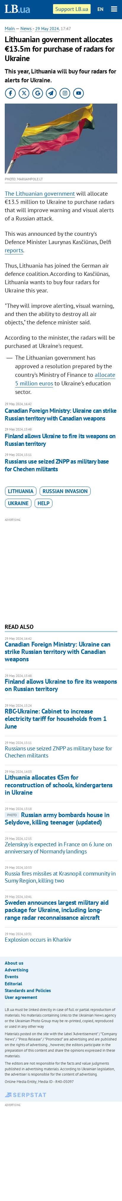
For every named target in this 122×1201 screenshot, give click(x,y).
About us (14, 963)
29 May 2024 (47, 28)
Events (11, 976)
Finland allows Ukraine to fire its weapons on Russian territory (60, 440)
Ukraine (18, 503)
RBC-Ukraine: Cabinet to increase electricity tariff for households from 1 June (55, 718)
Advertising (16, 970)
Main (10, 28)
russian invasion (65, 491)
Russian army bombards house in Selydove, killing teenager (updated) (57, 818)
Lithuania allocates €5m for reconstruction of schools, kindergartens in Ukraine (58, 784)
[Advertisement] (61, 570)
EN (100, 9)
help (43, 503)
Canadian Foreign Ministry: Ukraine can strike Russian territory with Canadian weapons (60, 414)
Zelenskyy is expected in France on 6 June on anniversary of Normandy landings (58, 847)
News (26, 28)
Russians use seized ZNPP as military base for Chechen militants (57, 465)
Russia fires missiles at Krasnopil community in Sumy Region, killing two (60, 877)
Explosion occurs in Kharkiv (38, 939)
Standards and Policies (28, 990)
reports (14, 250)
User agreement (21, 997)
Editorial (13, 983)
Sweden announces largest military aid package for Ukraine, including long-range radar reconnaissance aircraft (56, 910)
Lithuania (20, 491)
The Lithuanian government (40, 193)
